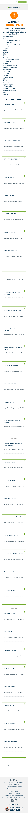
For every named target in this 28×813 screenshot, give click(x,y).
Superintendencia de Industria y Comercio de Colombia (14, 798)
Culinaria (5, 48)
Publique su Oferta (22, 2)
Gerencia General (7, 86)
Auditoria (5, 38)
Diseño (5, 50)
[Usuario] (16, 2)
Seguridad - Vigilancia (8, 85)
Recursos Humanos (8, 77)
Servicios (5, 94)
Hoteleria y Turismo (8, 61)
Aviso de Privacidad (14, 791)
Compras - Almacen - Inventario (11, 44)
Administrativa (7, 58)
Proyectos (5, 75)
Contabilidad (6, 46)
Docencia (5, 52)
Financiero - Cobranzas (9, 56)
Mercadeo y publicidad (9, 88)
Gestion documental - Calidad (11, 60)
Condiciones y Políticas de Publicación (14, 786)
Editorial (5, 54)
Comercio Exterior (7, 42)
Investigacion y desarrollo (10, 67)
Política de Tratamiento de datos (14, 789)
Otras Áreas (6, 81)
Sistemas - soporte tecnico (10, 90)
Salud (4, 79)
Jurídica (5, 92)
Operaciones (6, 71)
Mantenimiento (7, 69)
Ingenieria (5, 63)
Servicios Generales (8, 83)
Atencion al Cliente (8, 36)
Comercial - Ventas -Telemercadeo (12, 40)
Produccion (6, 73)
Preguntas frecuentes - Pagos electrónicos (14, 795)
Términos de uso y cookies (14, 793)
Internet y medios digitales (10, 65)
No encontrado (13, 7)
